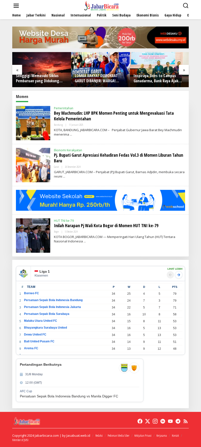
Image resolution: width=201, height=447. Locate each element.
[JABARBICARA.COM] (101, 5)
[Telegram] (178, 421)
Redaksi (99, 435)
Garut (56, 166)
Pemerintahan (63, 108)
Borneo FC (31, 293)
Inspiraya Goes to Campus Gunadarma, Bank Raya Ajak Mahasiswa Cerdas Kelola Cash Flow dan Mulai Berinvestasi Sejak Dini (159, 78)
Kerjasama (161, 435)
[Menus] (16, 5)
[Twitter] (147, 421)
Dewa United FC (35, 334)
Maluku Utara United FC (40, 320)
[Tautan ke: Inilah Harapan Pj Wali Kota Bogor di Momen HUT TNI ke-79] (33, 235)
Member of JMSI (20, 440)
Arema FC (31, 348)
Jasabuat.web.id (78, 435)
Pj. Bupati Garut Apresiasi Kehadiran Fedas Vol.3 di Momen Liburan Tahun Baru (118, 158)
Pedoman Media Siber (118, 435)
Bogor (56, 231)
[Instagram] (155, 421)
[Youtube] (170, 421)
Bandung (58, 124)
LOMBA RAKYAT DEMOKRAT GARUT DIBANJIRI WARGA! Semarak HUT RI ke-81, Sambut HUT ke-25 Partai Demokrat (100, 78)
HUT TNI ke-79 (64, 221)
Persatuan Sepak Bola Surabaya (46, 314)
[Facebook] (140, 421)
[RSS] (185, 421)
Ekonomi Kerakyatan (68, 150)
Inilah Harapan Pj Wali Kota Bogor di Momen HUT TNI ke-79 (106, 225)
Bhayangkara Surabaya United (45, 327)
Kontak (175, 435)
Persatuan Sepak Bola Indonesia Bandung (53, 300)
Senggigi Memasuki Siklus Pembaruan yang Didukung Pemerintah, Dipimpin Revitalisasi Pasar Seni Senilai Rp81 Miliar (40, 78)
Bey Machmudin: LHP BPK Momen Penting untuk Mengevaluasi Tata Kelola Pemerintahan (114, 116)
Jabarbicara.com (47, 435)
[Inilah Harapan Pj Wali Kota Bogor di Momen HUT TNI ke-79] (85, 241)
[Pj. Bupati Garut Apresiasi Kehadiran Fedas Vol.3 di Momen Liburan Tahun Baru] (64, 176)
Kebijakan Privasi (142, 435)
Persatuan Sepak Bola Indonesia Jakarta (52, 307)
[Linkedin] (163, 421)
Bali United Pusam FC (39, 341)
